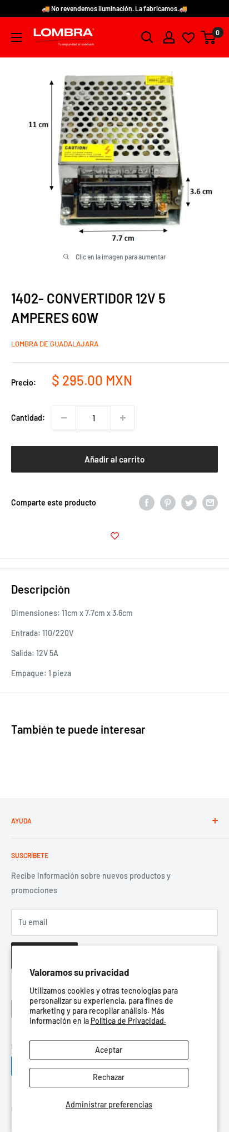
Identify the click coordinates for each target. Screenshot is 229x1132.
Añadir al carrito (114, 459)
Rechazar (109, 1077)
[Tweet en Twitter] (189, 502)
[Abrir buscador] (147, 37)
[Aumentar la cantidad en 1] (123, 418)
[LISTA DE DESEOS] (114, 535)
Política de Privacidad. (128, 1020)
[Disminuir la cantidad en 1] (64, 418)
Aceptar (108, 1049)
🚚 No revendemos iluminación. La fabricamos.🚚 (114, 8)
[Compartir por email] (210, 502)
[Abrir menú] (16, 37)
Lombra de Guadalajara (54, 343)
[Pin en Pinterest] (168, 502)
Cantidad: (28, 417)
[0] (209, 37)
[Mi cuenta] (169, 37)
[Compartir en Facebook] (147, 502)
